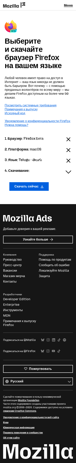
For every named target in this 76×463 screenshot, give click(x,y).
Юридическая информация (18, 427)
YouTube (53, 351)
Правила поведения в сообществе (23, 432)
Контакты (10, 281)
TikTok (59, 340)
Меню (68, 5)
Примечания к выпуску (21, 109)
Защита (44, 276)
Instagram (48, 340)
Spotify (64, 340)
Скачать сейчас (26, 186)
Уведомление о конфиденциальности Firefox (37, 121)
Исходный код (15, 113)
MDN (6, 315)
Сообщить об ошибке (54, 265)
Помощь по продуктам (55, 259)
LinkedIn (53, 340)
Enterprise (11, 304)
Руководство (12, 259)
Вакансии (10, 270)
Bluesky (42, 340)
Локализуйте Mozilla (54, 270)
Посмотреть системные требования (31, 105)
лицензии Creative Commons (19, 411)
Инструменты (13, 310)
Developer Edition (16, 299)
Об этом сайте (11, 437)
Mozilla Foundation (28, 400)
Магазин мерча (14, 276)
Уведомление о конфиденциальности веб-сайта (31, 417)
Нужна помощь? (16, 125)
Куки (5, 422)
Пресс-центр (12, 265)
